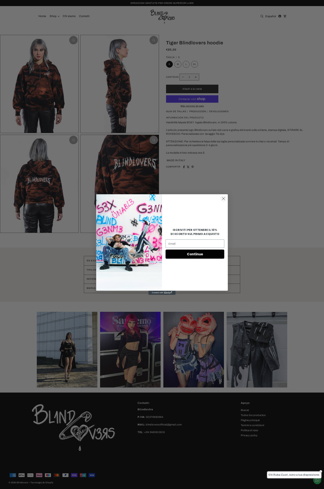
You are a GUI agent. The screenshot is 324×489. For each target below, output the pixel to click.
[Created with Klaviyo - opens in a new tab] (162, 293)
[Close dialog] (223, 199)
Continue (195, 254)
